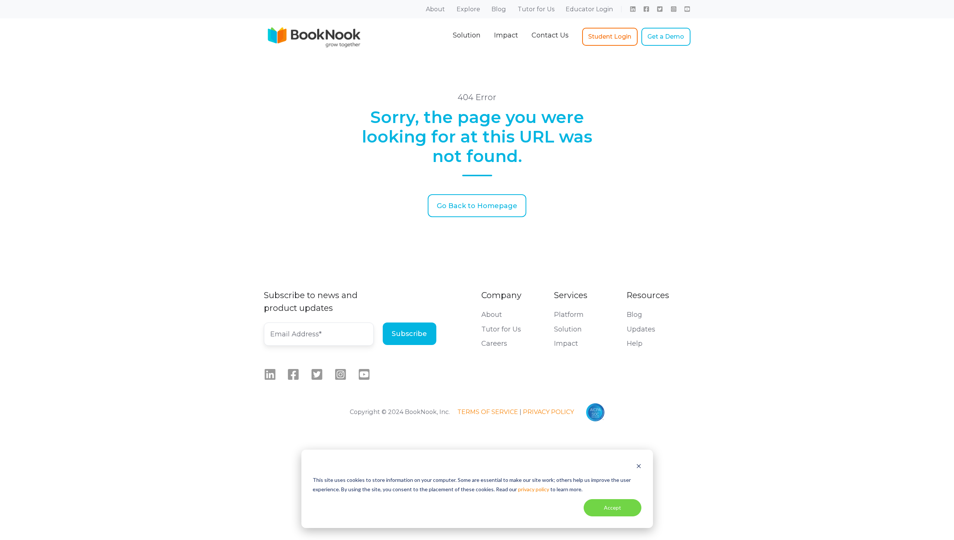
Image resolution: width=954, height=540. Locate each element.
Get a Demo (665, 36)
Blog (498, 9)
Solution (467, 35)
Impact (506, 35)
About (435, 9)
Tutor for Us (536, 9)
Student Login (609, 36)
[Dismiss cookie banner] (638, 466)
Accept (612, 507)
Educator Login (589, 9)
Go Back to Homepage (477, 206)
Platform (569, 314)
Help (634, 343)
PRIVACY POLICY (548, 412)
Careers (494, 343)
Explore (468, 9)
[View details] (633, 9)
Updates (641, 329)
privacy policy (533, 489)
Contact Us (550, 35)
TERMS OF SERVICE (487, 412)
